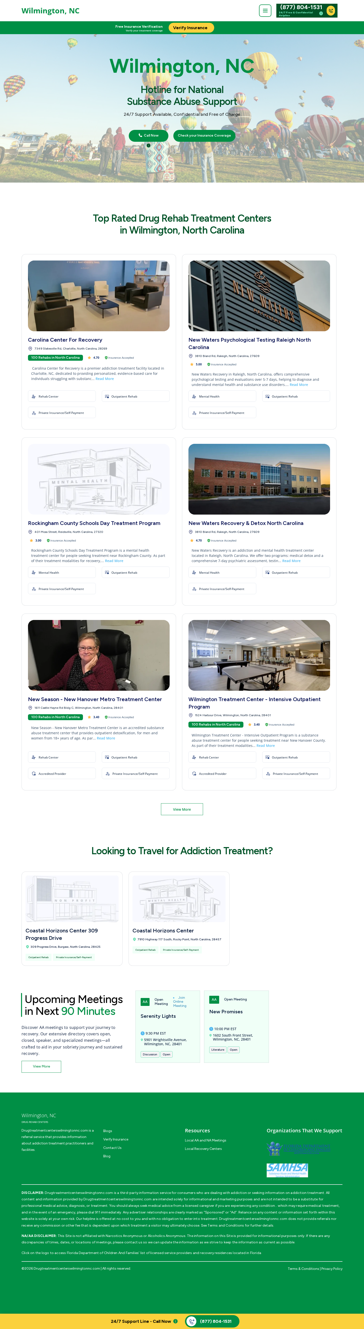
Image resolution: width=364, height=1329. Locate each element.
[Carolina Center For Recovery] (99, 296)
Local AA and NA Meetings (205, 1140)
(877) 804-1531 (301, 7)
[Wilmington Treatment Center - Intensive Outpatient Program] (259, 655)
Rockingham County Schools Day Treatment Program (94, 523)
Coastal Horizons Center (163, 930)
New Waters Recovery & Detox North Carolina (246, 523)
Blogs (107, 1131)
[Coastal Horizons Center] (179, 899)
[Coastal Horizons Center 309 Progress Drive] (72, 899)
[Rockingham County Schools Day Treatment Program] (99, 479)
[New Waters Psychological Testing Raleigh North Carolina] (259, 296)
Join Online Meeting (179, 1002)
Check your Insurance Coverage (204, 136)
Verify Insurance (115, 1139)
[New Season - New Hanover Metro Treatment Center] (99, 655)
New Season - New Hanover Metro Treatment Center (95, 699)
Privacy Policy (331, 1269)
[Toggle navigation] (265, 10)
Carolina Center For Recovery (65, 339)
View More (182, 809)
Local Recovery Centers (203, 1149)
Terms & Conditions (303, 1269)
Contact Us (112, 1148)
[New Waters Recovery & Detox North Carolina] (259, 479)
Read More (105, 378)
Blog (106, 1156)
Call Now (150, 136)
